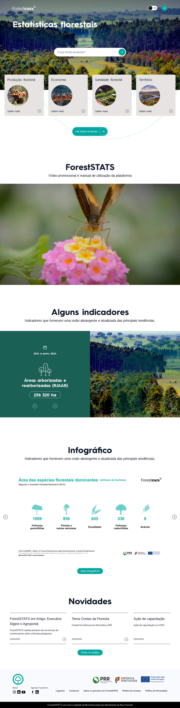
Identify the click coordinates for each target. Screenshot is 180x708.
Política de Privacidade (156, 691)
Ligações (60, 691)
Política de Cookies (131, 691)
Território (145, 79)
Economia (58, 79)
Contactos (74, 691)
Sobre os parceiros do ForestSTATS (101, 691)
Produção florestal (21, 79)
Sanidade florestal (108, 79)
